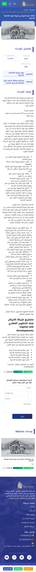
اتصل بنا (27, 569)
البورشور (7, 569)
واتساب (17, 569)
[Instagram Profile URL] (14, 557)
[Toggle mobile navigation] (10, 3)
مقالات (32, 506)
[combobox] (29, 393)
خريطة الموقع (29, 526)
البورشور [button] (9, 372)
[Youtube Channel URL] (6, 557)
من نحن (32, 510)
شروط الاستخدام (28, 518)
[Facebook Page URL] (29, 557)
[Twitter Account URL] (22, 557)
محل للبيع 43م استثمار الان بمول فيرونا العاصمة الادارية (19, 460)
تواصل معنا (30, 514)
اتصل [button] (19, 372)
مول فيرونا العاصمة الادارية (16, 74)
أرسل (22, 416)
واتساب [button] (29, 372)
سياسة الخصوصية (28, 522)
